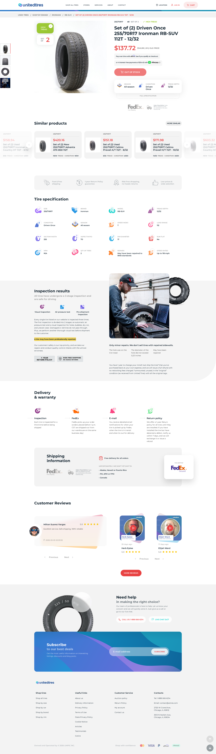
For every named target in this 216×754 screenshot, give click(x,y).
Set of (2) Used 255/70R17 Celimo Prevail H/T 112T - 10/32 (166, 147)
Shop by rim (41, 717)
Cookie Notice (81, 722)
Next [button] (67, 557)
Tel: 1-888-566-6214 (162, 698)
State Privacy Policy (84, 717)
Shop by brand (40, 15)
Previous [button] (53, 557)
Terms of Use (80, 712)
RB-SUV (68, 15)
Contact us (119, 712)
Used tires (23, 15)
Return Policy (120, 703)
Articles (78, 726)
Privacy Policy (81, 708)
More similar (173, 123)
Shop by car (41, 708)
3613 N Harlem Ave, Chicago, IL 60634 (162, 716)
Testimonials (80, 731)
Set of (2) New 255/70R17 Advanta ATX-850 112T (64, 147)
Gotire (78, 736)
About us (79, 698)
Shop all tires (41, 698)
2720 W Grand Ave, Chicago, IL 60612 (162, 709)
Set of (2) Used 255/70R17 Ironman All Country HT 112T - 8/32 (16, 147)
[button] (187, 145)
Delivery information (84, 703)
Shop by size (41, 703)
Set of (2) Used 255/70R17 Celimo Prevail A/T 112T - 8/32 (115, 147)
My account (120, 708)
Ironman (56, 15)
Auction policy (121, 698)
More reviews (131, 573)
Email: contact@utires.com (166, 703)
